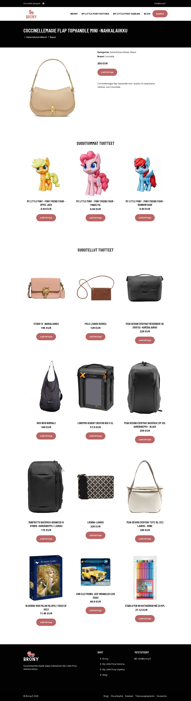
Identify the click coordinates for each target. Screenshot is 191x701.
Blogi (147, 13)
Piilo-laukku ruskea (95, 323)
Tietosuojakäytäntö (144, 696)
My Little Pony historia (95, 13)
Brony (74, 13)
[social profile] (43, 3)
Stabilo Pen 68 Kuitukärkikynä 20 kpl (145, 605)
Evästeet (129, 696)
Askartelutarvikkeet (36, 37)
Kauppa (160, 13)
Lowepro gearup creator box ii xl (95, 423)
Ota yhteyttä (117, 696)
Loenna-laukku (95, 522)
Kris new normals (46, 423)
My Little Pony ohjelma (126, 13)
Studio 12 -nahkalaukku (46, 323)
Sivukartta (162, 696)
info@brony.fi (160, 3)
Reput (53, 37)
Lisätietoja (107, 72)
